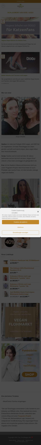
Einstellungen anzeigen (20, 232)
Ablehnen (20, 227)
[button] (38, 212)
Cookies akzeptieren (20, 222)
